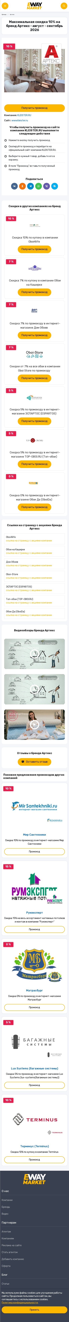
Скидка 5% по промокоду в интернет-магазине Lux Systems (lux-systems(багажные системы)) (34, 1076)
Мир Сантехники (34, 834)
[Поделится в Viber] (46, 186)
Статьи (5, 1283)
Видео (5, 1213)
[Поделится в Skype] (54, 186)
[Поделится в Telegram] (30, 186)
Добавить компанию (13, 1259)
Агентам (6, 1231)
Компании (7, 1200)
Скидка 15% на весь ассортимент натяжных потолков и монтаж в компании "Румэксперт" (34, 920)
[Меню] (5, 6)
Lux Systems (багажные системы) (34, 1068)
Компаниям (8, 1238)
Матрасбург (34, 990)
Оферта (6, 1266)
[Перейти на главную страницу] (34, 6)
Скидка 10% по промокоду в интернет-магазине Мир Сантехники (34, 842)
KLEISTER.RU (24, 115)
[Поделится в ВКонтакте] (14, 186)
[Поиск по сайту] (64, 6)
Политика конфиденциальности (20, 1302)
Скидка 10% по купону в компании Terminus (34, 1152)
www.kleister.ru (20, 120)
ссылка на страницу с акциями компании (29, 540)
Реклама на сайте (12, 1245)
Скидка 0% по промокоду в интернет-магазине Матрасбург (34, 998)
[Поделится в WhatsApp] (38, 186)
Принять (34, 1309)
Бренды (4, 14)
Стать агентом (10, 1252)
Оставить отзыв (37, 761)
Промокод (34, 851)
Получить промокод (34, 108)
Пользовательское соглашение (19, 1290)
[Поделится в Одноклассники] (22, 186)
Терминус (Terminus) (34, 1146)
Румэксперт (34, 912)
